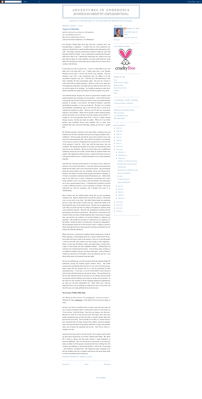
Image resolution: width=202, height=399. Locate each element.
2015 (118, 149)
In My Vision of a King (121, 82)
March (120, 198)
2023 (118, 134)
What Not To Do (119, 113)
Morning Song (118, 85)
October (121, 152)
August (120, 158)
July (119, 186)
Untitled (116, 90)
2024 (118, 131)
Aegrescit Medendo (70, 29)
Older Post (107, 364)
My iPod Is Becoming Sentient (127, 164)
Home (86, 364)
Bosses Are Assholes (124, 173)
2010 (118, 211)
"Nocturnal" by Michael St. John (128, 170)
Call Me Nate (122, 167)
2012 (118, 208)
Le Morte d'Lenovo (124, 179)
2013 (118, 205)
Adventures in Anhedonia (101, 10)
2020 (118, 140)
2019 (118, 143)
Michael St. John (132, 28)
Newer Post (65, 364)
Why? (116, 93)
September (121, 155)
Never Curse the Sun (120, 88)
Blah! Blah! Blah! (119, 118)
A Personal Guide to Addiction (123, 103)
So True (120, 176)
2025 (118, 128)
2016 (118, 146)
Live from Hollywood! (121, 116)
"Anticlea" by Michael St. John (127, 161)
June (119, 189)
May (119, 192)
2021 (118, 137)
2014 (118, 202)
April (120, 195)
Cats (115, 80)
